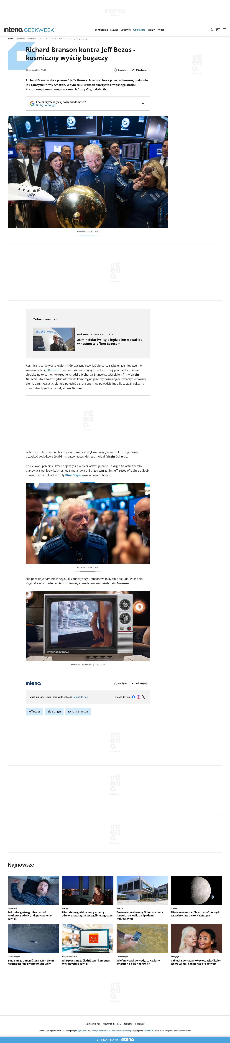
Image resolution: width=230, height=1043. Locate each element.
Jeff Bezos (52, 370)
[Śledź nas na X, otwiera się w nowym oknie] (143, 697)
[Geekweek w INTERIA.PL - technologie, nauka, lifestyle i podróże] (39, 29)
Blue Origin (73, 475)
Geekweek (21, 39)
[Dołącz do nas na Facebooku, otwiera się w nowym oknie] (133, 697)
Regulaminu (81, 1030)
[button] (100, 29)
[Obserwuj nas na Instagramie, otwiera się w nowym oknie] (138, 697)
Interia (11, 39)
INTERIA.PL (149, 1030)
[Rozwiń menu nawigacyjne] (224, 29)
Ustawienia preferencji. (121, 1030)
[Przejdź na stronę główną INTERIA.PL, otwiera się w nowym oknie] (13, 29)
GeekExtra (32, 39)
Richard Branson (78, 711)
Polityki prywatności (101, 1030)
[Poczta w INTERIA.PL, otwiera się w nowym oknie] (218, 29)
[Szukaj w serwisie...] (212, 29)
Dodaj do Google (61, 105)
